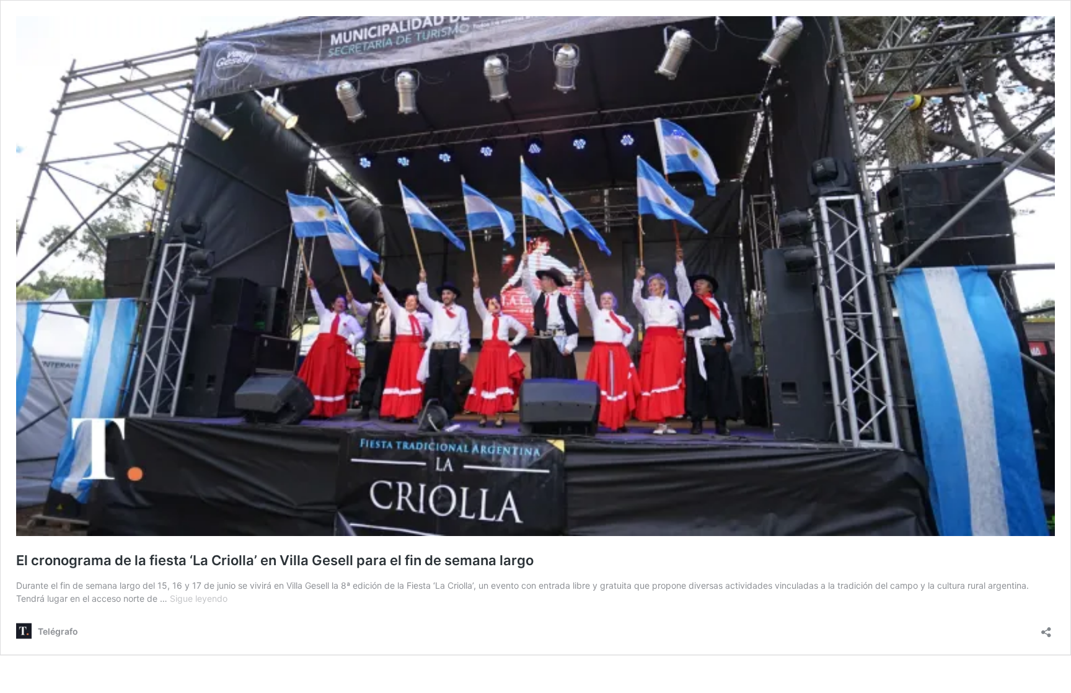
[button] (535, 276)
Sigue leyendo (198, 598)
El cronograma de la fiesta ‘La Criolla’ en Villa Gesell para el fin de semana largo (275, 560)
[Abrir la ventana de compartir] (1046, 628)
